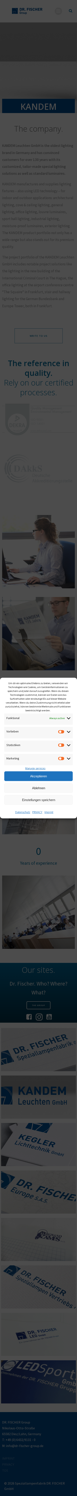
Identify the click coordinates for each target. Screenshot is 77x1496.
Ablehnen (38, 788)
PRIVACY (37, 812)
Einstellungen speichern (38, 800)
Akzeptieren (38, 776)
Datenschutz (22, 812)
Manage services (35, 768)
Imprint (48, 812)
